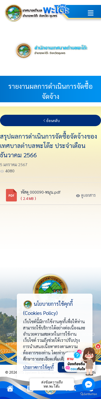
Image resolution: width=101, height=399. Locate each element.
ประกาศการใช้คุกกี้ (38, 367)
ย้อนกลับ (53, 120)
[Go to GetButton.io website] (88, 394)
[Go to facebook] (88, 384)
